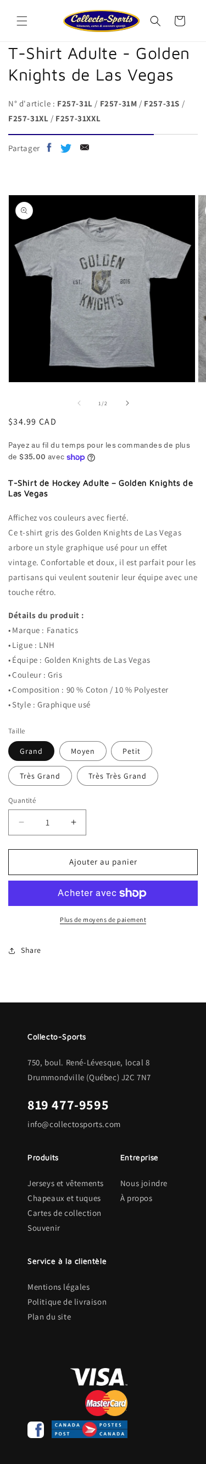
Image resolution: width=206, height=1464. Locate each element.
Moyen (83, 751)
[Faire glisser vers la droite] (127, 403)
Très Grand (40, 776)
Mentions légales (58, 1286)
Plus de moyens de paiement (103, 919)
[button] (22, 21)
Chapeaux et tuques (64, 1198)
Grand (31, 751)
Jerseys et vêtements (65, 1183)
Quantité (22, 800)
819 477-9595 (68, 1104)
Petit (132, 751)
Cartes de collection (64, 1213)
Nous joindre (144, 1183)
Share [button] (31, 950)
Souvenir (43, 1227)
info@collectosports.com (74, 1124)
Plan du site (49, 1316)
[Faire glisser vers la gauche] (79, 403)
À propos (136, 1198)
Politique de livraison (67, 1301)
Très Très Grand (117, 776)
